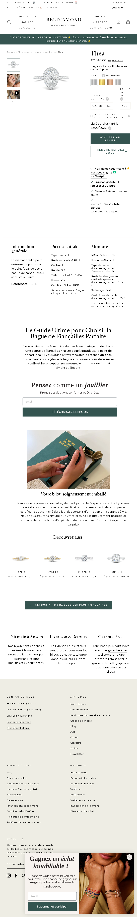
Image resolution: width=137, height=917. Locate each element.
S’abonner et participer (52, 906)
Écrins (74, 748)
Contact (75, 737)
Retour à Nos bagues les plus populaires (71, 605)
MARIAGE (27, 22)
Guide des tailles (17, 778)
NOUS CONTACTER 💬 (21, 2)
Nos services (14, 794)
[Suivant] (13, 100)
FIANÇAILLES (27, 16)
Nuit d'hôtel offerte (18, 728)
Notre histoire (78, 704)
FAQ (9, 772)
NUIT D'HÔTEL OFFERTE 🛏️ (25, 7)
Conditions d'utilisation (20, 811)
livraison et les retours (70, 646)
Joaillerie (27, 27)
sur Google (98, 172)
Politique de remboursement (24, 822)
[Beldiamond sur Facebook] (16, 876)
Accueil (11, 52)
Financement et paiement (22, 805)
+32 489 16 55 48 (16, 709)
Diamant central (98, 97)
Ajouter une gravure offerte (109, 116)
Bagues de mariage (82, 783)
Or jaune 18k (102, 82)
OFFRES (52, 7)
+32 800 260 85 (16, 703)
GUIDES (100, 16)
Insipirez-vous (78, 772)
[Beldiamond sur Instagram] (9, 876)
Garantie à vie (15, 800)
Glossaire (75, 742)
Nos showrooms (100, 27)
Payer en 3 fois (115, 60)
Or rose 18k (110, 82)
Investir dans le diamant (84, 805)
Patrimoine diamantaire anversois (90, 715)
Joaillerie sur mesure (82, 800)
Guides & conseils (81, 720)
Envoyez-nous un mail (20, 715)
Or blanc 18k (94, 82)
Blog (73, 726)
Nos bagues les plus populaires (36, 52)
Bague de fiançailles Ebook (23, 783)
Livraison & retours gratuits (22, 789)
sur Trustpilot (99, 176)
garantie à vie (117, 650)
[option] (68, 39)
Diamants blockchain (83, 811)
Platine (118, 82)
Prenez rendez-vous (19, 722)
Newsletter (77, 754)
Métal (105, 75)
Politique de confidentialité (23, 816)
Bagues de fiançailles (83, 778)
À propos (100, 22)
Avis (72, 731)
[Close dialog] (129, 857)
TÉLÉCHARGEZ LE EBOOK (70, 412)
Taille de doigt (125, 92)
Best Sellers (77, 794)
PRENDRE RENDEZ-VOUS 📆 (59, 2)
